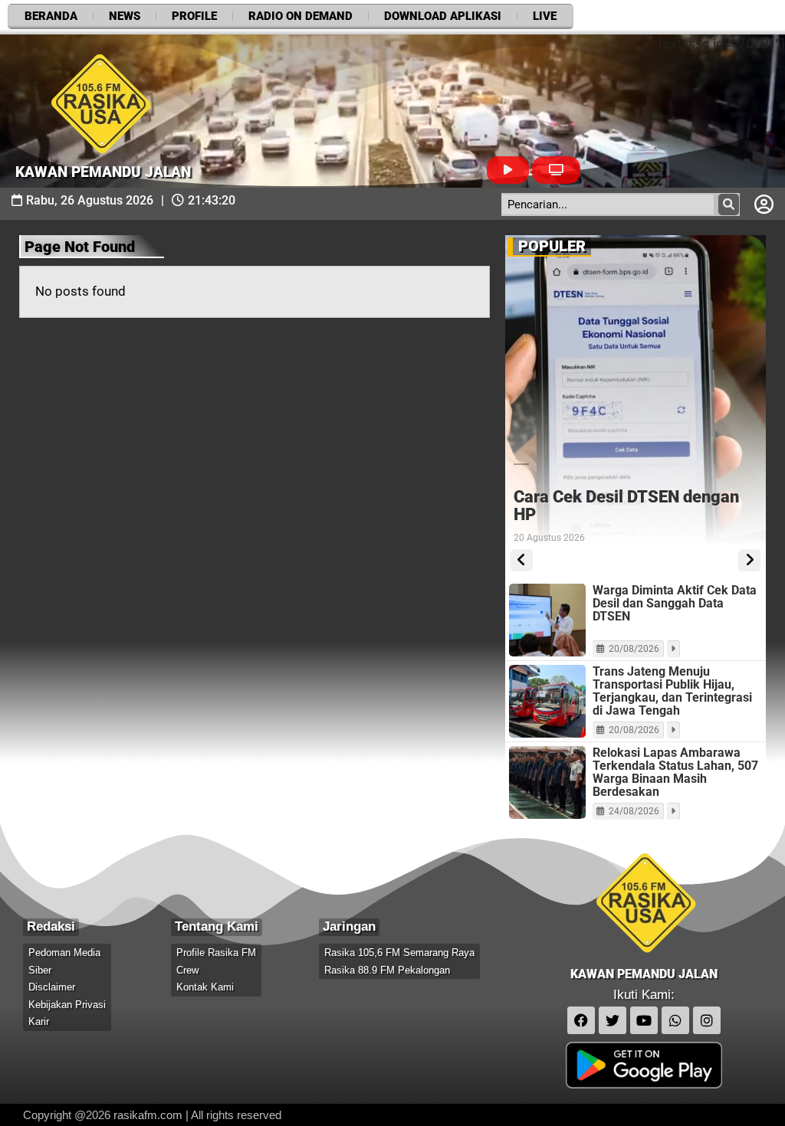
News (124, 16)
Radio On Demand (300, 16)
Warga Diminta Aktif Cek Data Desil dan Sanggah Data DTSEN (675, 603)
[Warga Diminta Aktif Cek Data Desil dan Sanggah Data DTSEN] (547, 620)
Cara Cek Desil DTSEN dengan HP (626, 505)
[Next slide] (749, 560)
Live (545, 16)
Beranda (51, 16)
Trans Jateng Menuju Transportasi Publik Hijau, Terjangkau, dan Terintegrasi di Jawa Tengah (672, 691)
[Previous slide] (522, 560)
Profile (194, 16)
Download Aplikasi (442, 16)
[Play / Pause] (508, 170)
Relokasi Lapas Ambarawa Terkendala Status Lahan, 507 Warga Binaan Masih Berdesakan (675, 772)
